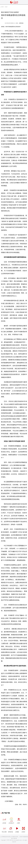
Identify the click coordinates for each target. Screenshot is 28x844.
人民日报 (4, 823)
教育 (6, 6)
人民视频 (17, 831)
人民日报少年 (11, 823)
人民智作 (23, 831)
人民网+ (18, 823)
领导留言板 (10, 831)
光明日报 (21, 23)
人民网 (2, 6)
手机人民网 (4, 831)
